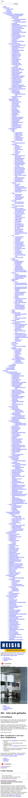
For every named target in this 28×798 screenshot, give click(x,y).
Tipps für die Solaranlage (17, 117)
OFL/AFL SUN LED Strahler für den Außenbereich (20, 215)
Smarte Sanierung (13, 568)
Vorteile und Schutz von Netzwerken (17, 404)
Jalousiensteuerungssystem (21, 287)
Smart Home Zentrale (17, 64)
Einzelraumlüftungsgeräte (20, 276)
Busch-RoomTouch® (20, 177)
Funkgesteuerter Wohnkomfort (18, 195)
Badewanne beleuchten (17, 72)
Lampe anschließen (16, 37)
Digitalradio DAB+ (19, 181)
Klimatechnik (15, 48)
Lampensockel (15, 38)
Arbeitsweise (15, 588)
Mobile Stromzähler (19, 205)
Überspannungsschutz (17, 27)
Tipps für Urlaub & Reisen (18, 28)
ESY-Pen (17, 234)
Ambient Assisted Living (14, 572)
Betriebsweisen (15, 590)
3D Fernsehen (15, 521)
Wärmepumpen (15, 103)
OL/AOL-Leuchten (19, 212)
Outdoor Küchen (16, 511)
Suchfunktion (14, 740)
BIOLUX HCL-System (20, 270)
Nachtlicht (14, 39)
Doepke (14, 182)
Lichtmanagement (16, 447)
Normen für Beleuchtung (17, 454)
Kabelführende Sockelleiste (18, 396)
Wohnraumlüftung (16, 112)
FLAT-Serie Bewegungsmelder (19, 223)
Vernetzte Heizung (16, 126)
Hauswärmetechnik (13, 406)
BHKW (11, 592)
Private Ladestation (13, 631)
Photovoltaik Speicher (17, 124)
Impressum (5, 760)
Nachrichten (9, 11)
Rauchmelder (15, 18)
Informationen (4, 767)
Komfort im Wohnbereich (15, 373)
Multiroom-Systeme (16, 54)
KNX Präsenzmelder (19, 308)
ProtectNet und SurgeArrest (18, 340)
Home (4, 6)
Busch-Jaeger (15, 154)
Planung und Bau (16, 580)
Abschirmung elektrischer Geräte (19, 494)
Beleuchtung (18, 315)
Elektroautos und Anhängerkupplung (17, 602)
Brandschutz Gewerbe (17, 487)
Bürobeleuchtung (19, 267)
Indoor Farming (12, 620)
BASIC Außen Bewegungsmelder (19, 231)
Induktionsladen (15, 74)
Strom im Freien (13, 504)
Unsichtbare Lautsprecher (18, 85)
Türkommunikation (19, 236)
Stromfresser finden (13, 622)
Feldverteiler (18, 136)
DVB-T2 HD (18, 517)
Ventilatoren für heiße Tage (18, 417)
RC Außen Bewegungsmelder (19, 228)
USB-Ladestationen (16, 59)
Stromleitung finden (13, 607)
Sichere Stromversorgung (18, 501)
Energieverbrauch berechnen (15, 606)
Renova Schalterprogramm (21, 324)
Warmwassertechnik (16, 101)
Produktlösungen (13, 128)
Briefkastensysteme (16, 55)
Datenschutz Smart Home (15, 561)
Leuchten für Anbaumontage (18, 265)
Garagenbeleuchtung (16, 82)
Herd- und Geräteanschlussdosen (20, 304)
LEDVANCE (15, 260)
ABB (13, 130)
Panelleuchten (18, 263)
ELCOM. (14, 200)
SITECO (14, 347)
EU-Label (14, 108)
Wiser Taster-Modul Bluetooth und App (19, 294)
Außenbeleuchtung (16, 422)
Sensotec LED (18, 247)
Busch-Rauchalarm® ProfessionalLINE (19, 159)
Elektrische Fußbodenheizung (19, 86)
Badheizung (17, 356)
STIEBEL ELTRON (17, 348)
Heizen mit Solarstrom (14, 626)
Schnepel (14, 342)
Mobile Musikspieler (16, 526)
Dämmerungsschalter (17, 384)
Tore (16, 316)
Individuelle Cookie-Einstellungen (8, 780)
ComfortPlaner (18, 361)
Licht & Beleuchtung (14, 420)
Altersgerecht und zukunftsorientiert (17, 88)
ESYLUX (14, 207)
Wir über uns (6, 7)
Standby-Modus (15, 105)
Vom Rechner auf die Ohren (18, 525)
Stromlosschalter (13, 604)
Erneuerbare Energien (11, 575)
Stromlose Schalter (16, 78)
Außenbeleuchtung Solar (20, 424)
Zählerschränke (18, 133)
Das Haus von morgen (14, 534)
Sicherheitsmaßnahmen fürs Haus (19, 503)
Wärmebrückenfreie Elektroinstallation (18, 613)
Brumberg (14, 144)
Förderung (14, 583)
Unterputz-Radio (13, 531)
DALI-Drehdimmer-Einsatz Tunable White (20, 307)
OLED (13, 453)
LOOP (16, 150)
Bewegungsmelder (16, 29)
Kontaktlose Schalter (14, 574)
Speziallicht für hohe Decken (18, 446)
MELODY (17, 148)
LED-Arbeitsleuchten (20, 325)
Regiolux (14, 320)
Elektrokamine (15, 400)
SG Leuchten (15, 343)
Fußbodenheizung (16, 413)
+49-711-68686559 (18, 654)
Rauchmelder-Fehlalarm (20, 19)
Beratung (5, 370)
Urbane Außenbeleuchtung (21, 271)
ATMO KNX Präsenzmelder (18, 220)
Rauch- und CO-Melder (20, 346)
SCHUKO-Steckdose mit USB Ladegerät (20, 299)
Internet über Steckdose (17, 383)
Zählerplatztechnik (19, 137)
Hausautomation (15, 46)
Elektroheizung (15, 114)
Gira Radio (17, 249)
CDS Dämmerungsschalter (21, 233)
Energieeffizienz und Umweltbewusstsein (14, 99)
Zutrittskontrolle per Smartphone (19, 25)
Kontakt (5, 758)
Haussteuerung (12, 544)
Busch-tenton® (18, 180)
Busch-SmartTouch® (20, 169)
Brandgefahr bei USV (17, 492)
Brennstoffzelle (15, 121)
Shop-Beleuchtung (19, 269)
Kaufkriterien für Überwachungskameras (17, 498)
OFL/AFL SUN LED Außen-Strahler (20, 218)
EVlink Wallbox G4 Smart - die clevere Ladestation (21, 335)
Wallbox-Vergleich (13, 628)
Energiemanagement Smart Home (16, 619)
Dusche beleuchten (16, 73)
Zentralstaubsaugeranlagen (18, 50)
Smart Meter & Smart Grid (18, 47)
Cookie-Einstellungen (5, 766)
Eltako (13, 204)
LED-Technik (15, 104)
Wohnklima (17, 352)
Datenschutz (6, 759)
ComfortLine (18, 360)
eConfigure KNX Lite (20, 333)
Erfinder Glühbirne (16, 450)
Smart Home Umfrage (14, 548)
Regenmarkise (15, 395)
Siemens (14, 344)
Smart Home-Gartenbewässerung (16, 557)
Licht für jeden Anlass (17, 79)
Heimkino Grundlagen (14, 513)
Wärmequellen (15, 589)
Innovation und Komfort (14, 43)
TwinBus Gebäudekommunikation (20, 291)
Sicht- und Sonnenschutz (20, 317)
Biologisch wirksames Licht (18, 445)
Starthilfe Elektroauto (14, 621)
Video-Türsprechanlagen (20, 21)
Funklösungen (15, 57)
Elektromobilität (15, 110)
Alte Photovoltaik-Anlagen (18, 585)
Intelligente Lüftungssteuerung (16, 565)
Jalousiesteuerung (16, 91)
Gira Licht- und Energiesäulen (18, 251)
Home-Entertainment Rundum (13, 512)
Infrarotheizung (15, 419)
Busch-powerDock (19, 171)
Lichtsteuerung (18, 238)
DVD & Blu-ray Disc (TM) (18, 518)
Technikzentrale (15, 52)
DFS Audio (17, 184)
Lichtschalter (15, 66)
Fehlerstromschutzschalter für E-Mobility (21, 188)
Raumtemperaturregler (20, 163)
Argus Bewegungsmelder (20, 283)
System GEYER (18, 132)
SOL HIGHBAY (19, 149)
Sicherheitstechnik (19, 178)
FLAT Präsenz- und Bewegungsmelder (19, 226)
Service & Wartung (10, 369)
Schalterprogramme (19, 242)
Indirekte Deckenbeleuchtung (18, 432)
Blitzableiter (15, 509)
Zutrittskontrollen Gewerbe (18, 486)
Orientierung (18, 239)
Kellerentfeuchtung (19, 278)
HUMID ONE (18, 146)
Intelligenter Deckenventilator (16, 563)
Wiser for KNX (18, 329)
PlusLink (17, 297)
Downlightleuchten (19, 261)
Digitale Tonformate (16, 520)
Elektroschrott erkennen (17, 491)
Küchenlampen (15, 70)
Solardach (14, 115)
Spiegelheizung (15, 51)
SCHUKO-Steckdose (20, 245)
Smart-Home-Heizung (20, 415)
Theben (14, 364)
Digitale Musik (12, 523)
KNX (16, 281)
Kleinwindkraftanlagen (14, 593)
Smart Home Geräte (16, 68)
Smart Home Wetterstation (15, 566)
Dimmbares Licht (16, 56)
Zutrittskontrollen (16, 24)
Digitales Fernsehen (16, 516)
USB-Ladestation (19, 301)
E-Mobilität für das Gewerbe (15, 616)
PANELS (17, 153)
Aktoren (14, 541)
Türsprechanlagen (16, 20)
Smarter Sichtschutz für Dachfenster (17, 398)
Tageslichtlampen (16, 455)
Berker (13, 141)
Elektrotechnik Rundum (11, 372)
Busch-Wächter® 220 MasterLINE (20, 156)
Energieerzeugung (16, 119)
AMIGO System (18, 135)
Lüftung (17, 355)
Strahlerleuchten (18, 262)
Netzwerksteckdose (13, 550)
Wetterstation (15, 123)
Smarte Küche (12, 571)
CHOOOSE (18, 151)
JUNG (13, 258)
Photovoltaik (15, 109)
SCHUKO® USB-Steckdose (19, 165)
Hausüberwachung (16, 34)
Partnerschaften (9, 9)
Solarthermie (15, 113)
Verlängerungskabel (16, 390)
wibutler (17, 274)
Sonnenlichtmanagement (14, 624)
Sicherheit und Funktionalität (15, 15)
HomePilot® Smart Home (21, 314)
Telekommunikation (16, 81)
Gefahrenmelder (15, 33)
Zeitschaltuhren (15, 60)
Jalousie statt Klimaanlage (18, 69)
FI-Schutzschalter (16, 474)
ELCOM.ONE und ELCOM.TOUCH (19, 202)
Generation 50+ (15, 90)
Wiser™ (17, 296)
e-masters (8, 10)
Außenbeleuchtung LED (17, 122)
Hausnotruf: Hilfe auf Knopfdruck (17, 97)
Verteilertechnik (18, 139)
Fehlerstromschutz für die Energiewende (20, 191)
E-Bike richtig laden (13, 617)
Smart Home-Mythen (17, 87)
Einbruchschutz (15, 16)
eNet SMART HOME (20, 248)
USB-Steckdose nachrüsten (18, 76)
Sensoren (17, 65)
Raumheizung (18, 353)
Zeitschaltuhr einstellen (17, 118)
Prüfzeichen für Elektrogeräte (18, 500)
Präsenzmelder (15, 61)
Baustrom (14, 508)
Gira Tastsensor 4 (19, 253)
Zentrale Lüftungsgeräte (20, 275)
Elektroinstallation (10, 368)
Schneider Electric (16, 323)
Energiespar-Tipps (16, 106)
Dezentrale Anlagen (19, 411)
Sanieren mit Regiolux (20, 321)
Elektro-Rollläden (16, 92)
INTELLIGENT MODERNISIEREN (15, 14)
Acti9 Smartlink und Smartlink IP (19, 327)
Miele (13, 310)
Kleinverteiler (18, 199)
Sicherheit (17, 319)
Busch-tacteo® (18, 173)
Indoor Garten (12, 570)
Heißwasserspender (16, 393)
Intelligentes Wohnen (11, 532)
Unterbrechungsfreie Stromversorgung (19, 197)
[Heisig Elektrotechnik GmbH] (13, 651)
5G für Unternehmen (17, 127)
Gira (13, 235)
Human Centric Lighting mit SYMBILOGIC (20, 210)
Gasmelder (14, 42)
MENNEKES (15, 279)
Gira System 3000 (19, 257)
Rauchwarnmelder (19, 243)
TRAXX (17, 145)
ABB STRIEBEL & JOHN (18, 359)
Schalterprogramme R (20, 142)
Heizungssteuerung (16, 63)
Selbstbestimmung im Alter (15, 559)
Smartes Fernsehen (16, 522)
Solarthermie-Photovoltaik (18, 577)
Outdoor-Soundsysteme (17, 530)
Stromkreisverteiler (19, 363)
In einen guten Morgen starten (19, 45)
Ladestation (17, 240)
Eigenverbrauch (15, 581)
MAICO (14, 272)
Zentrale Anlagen (19, 410)
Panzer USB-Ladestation (20, 302)
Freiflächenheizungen (17, 30)
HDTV (13, 514)
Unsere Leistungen (7, 12)
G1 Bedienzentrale (19, 244)
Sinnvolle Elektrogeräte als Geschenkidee (15, 635)
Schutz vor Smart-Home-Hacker (16, 567)
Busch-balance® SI (19, 167)
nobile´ (13, 311)
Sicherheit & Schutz (13, 456)
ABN (13, 131)
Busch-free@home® (19, 162)
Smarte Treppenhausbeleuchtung (19, 449)
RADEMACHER (16, 312)
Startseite (16, 745)
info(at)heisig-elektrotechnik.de (10, 655)
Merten (13, 280)
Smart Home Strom (13, 612)
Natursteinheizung (19, 357)
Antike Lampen (15, 83)
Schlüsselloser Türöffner (17, 77)
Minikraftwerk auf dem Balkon (16, 639)
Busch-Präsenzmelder (20, 172)
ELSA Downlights (19, 208)
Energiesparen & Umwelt (12, 595)
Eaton (13, 193)
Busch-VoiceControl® (20, 168)
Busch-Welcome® (19, 160)
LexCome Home (19, 140)
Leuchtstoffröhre (16, 451)
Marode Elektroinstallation (18, 41)
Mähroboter (12, 562)
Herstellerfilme (12, 365)
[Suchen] (14, 666)
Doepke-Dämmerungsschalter (19, 186)
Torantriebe (14, 23)
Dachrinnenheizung (16, 507)
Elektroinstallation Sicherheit (18, 36)
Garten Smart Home (13, 549)
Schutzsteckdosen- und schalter (19, 32)
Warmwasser (18, 351)
